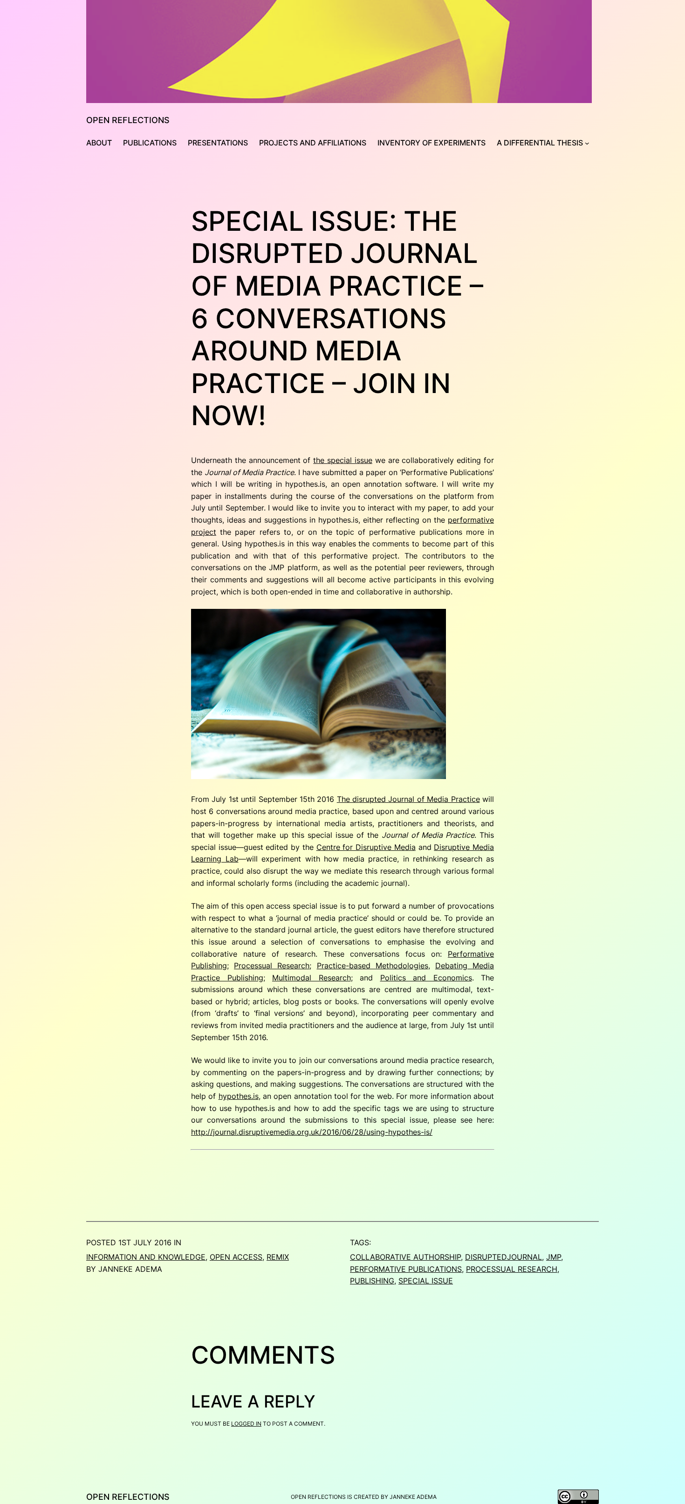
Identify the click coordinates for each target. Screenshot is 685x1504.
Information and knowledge (146, 1257)
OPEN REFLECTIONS (128, 120)
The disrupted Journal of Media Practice (408, 799)
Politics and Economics (426, 977)
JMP (553, 1257)
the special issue (342, 460)
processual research (511, 1269)
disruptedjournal (503, 1257)
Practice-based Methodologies (372, 965)
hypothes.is (239, 1096)
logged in (246, 1423)
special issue (425, 1280)
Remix (278, 1257)
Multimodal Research (311, 977)
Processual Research (271, 965)
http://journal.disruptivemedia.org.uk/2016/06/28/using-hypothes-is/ (311, 1132)
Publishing (372, 1280)
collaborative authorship (405, 1257)
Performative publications (406, 1269)
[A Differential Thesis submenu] (587, 143)
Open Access (236, 1257)
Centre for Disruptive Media (366, 847)
